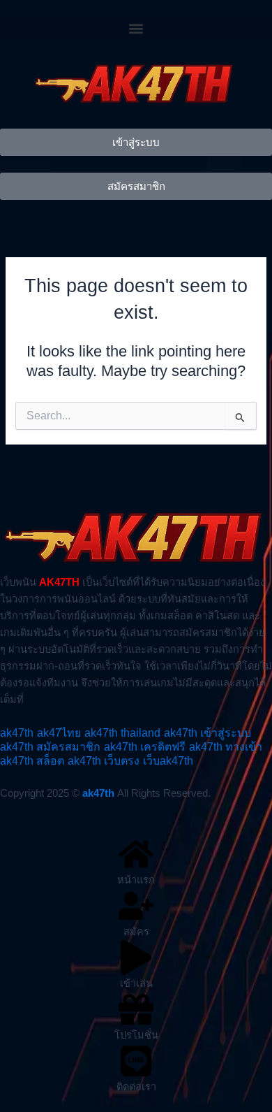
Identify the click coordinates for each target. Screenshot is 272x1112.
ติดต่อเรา (136, 1086)
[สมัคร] (136, 905)
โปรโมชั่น (136, 1035)
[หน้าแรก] (136, 854)
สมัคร (136, 931)
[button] (136, 28)
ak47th (16, 733)
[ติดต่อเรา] (136, 1061)
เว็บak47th (168, 761)
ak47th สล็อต (32, 761)
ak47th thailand (122, 733)
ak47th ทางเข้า (225, 747)
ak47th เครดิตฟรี (145, 747)
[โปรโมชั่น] (136, 1009)
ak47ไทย (59, 733)
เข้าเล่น (136, 983)
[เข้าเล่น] (136, 957)
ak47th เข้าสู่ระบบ (207, 733)
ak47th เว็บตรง (103, 761)
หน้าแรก (136, 880)
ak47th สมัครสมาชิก (50, 747)
